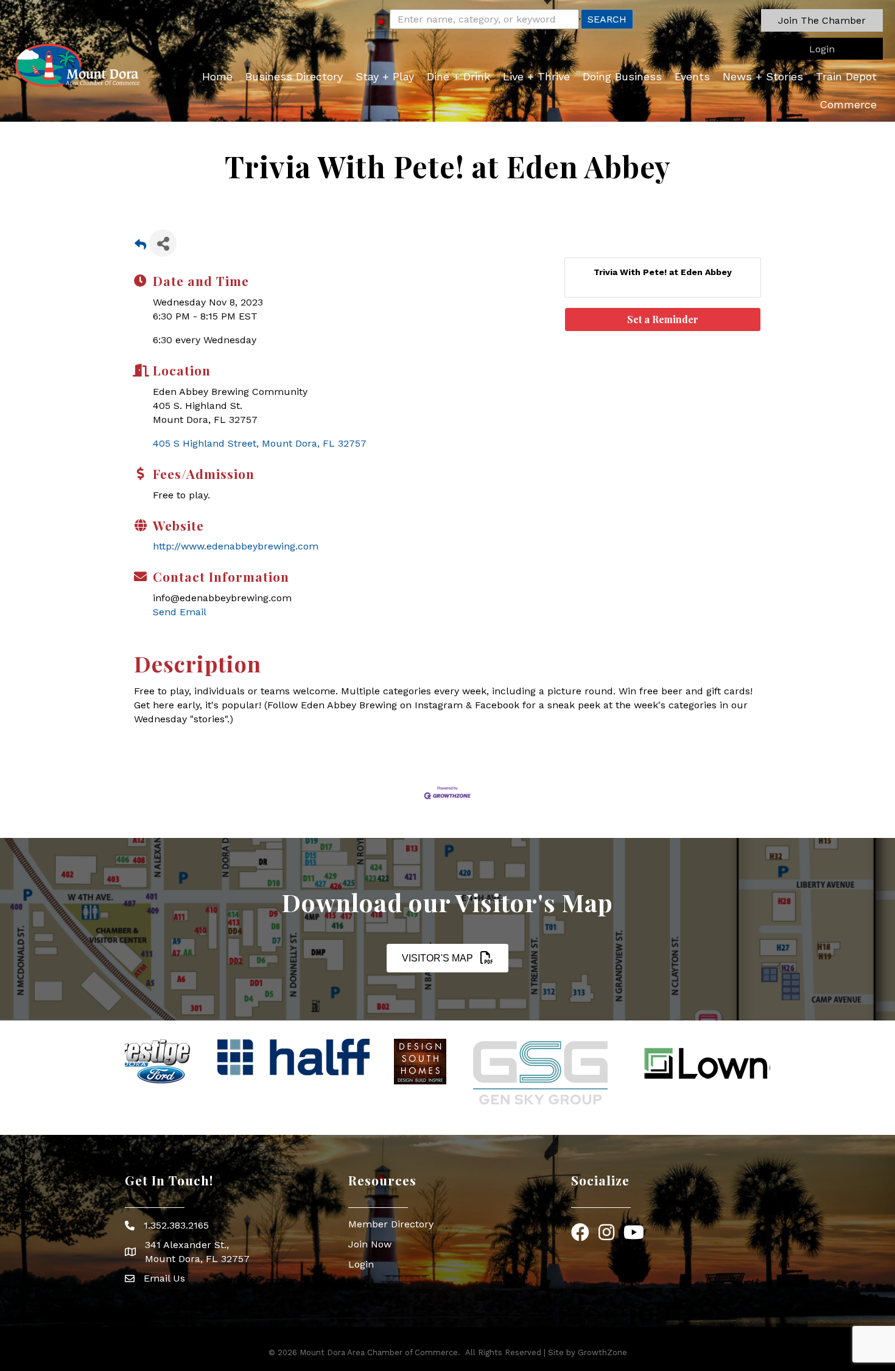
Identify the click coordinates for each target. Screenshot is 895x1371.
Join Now (369, 1244)
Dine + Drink (458, 76)
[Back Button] (140, 247)
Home (217, 76)
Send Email (179, 612)
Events (692, 76)
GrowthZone (602, 1352)
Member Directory (390, 1224)
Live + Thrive (536, 76)
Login (361, 1264)
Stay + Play (385, 76)
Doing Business (622, 76)
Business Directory (294, 76)
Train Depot (846, 76)
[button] (822, 20)
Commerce (848, 104)
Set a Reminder (662, 319)
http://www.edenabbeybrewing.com (235, 546)
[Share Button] (163, 243)
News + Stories (763, 76)
